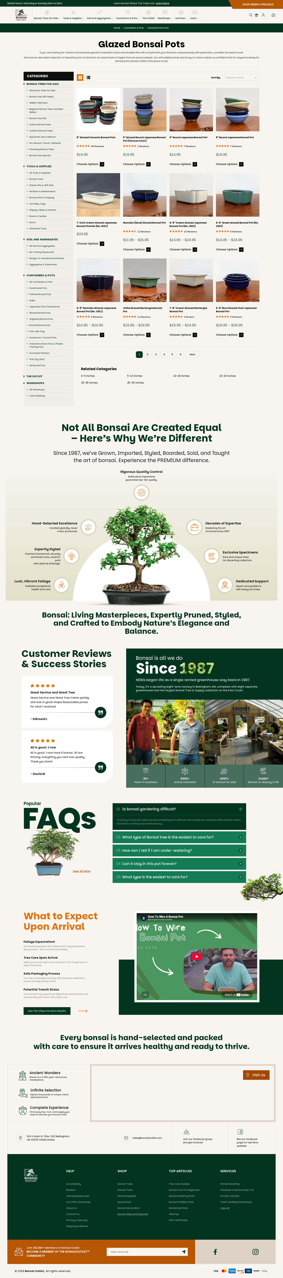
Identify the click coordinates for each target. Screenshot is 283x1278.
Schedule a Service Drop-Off (237, 1190)
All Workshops (37, 389)
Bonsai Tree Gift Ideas (41, 96)
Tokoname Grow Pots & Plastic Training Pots (46, 345)
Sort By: (216, 77)
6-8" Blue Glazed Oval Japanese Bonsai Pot (236, 309)
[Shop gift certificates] (256, 15)
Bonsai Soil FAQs (178, 1208)
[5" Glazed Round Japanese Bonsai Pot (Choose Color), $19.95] (145, 109)
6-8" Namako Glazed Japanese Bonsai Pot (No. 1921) (96, 309)
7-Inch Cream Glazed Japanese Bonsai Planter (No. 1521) (97, 224)
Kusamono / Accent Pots (42, 337)
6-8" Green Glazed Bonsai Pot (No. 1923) (237, 224)
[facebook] (215, 1252)
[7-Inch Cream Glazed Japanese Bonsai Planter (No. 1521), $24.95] (98, 195)
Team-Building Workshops (236, 1202)
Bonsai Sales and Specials (133, 1214)
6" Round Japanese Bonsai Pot (188, 137)
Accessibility (73, 1184)
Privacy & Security (76, 1220)
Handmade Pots (38, 288)
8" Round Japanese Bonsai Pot (235, 137)
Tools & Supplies (72, 18)
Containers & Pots (126, 18)
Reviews (70, 1190)
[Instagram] (255, 1252)
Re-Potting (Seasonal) (41, 252)
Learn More (162, 3)
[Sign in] (263, 15)
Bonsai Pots (124, 1202)
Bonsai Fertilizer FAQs (181, 1202)
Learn (193, 18)
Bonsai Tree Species (40, 155)
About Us (71, 1208)
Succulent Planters (39, 353)
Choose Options (87, 164)
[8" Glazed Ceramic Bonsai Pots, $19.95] (98, 109)
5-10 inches (134, 376)
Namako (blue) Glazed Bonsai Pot (144, 222)
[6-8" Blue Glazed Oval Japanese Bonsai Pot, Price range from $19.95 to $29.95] (237, 280)
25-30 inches (135, 382)
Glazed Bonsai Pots (40, 312)
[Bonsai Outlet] (31, 1175)
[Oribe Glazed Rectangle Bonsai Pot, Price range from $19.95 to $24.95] (145, 280)
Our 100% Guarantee (78, 1202)
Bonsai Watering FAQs (182, 1196)
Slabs (32, 300)
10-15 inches (181, 376)
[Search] (251, 15)
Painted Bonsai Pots (40, 294)
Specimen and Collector (42, 136)
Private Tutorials (229, 1196)
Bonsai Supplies (127, 1196)
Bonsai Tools (36, 179)
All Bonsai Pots (37, 365)
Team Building (37, 395)
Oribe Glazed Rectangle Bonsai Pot (142, 309)
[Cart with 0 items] (273, 15)
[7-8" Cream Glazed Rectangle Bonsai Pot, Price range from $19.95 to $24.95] (191, 280)
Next (192, 354)
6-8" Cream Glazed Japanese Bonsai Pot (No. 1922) (188, 224)
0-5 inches (88, 376)
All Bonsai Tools (37, 228)
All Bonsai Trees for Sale (42, 90)
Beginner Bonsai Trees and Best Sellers (46, 110)
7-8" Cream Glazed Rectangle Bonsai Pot (188, 309)
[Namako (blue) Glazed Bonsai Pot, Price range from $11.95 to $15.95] (145, 195)
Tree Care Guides (179, 1184)
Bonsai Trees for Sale (46, 18)
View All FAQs (81, 871)
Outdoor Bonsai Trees (41, 130)
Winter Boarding (230, 1184)
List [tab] (88, 77)
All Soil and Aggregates (42, 245)
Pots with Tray (37, 331)
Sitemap (174, 1214)
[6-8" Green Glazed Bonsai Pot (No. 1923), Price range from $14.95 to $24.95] (237, 195)
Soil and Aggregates (99, 18)
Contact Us (72, 1214)
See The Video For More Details (47, 1011)
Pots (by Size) (37, 359)
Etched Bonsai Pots (39, 325)
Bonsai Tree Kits (37, 118)
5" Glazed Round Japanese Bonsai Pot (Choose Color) (144, 139)
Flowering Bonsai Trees (41, 149)
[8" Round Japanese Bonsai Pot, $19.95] (237, 109)
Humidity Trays (37, 203)
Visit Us (258, 1075)
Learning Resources (77, 1196)
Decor (32, 222)
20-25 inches (89, 382)
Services (180, 18)
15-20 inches (227, 376)
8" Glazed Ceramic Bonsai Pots (96, 137)
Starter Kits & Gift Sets (41, 185)
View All (224, 1208)
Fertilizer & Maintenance (42, 191)
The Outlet (148, 18)
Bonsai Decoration (128, 1208)
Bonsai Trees (125, 1184)
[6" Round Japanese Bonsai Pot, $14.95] (191, 109)
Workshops (164, 18)
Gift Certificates (178, 1220)
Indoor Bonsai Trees (40, 124)
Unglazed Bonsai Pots (41, 318)
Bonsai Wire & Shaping (41, 197)
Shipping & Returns (77, 1226)
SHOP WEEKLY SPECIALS (258, 4)
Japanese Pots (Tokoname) (44, 306)
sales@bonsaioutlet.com (147, 1138)
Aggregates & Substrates (43, 264)
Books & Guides (38, 216)
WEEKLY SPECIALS (38, 102)
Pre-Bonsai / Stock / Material (45, 143)
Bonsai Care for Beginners (184, 1190)
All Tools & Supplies (40, 172)
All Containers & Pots (40, 281)
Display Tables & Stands (42, 209)
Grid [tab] (80, 77)
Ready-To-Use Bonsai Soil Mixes (46, 258)
